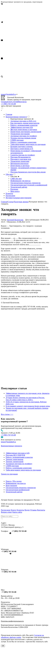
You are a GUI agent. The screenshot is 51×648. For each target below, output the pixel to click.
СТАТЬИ (15, 102)
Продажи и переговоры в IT (21, 149)
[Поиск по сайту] (25, 84)
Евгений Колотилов (15, 220)
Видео (27, 510)
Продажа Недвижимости (20, 157)
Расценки (14, 189)
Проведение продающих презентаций (25, 132)
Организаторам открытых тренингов (25, 183)
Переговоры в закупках (20, 166)
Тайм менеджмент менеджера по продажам (28, 144)
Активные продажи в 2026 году (23, 121)
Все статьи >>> (7, 414)
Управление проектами (19, 161)
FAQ (9, 102)
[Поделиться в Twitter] (19, 383)
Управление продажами (20, 134)
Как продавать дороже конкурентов (24, 123)
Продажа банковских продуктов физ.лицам (28, 172)
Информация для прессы (20, 181)
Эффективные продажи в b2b (18, 453)
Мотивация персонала (19, 163)
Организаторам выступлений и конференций (28, 185)
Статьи (11, 202)
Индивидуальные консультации (18, 198)
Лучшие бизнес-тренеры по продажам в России (20, 500)
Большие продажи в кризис (21, 146)
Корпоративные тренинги (16, 117)
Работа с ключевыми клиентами (23, 142)
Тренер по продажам (9, 474)
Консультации (11, 485)
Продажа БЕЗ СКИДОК (15, 455)
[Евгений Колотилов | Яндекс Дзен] (19, 75)
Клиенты (9, 193)
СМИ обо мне (16, 179)
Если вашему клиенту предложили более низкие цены (28, 406)
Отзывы (4, 102)
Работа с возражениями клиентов (23, 125)
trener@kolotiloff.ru (8, 94)
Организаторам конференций (18, 490)
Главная (9, 114)
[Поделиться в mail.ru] (19, 347)
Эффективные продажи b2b (21, 127)
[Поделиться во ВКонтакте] (19, 329)
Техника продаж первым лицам (23, 138)
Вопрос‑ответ (6, 512)
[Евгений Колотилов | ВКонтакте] (19, 20)
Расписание (10, 196)
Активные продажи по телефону (23, 136)
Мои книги (15, 191)
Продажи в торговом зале (20, 159)
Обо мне (9, 174)
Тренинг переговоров (14, 459)
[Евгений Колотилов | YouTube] (19, 56)
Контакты (23, 102)
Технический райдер (18, 187)
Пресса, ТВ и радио (14, 481)
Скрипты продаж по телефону (22, 155)
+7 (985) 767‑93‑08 (8, 104)
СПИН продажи (17, 140)
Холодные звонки (21, 202)
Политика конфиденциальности (12, 621)
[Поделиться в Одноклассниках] (19, 365)
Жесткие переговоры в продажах (23, 129)
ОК (3, 646)
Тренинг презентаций (14, 462)
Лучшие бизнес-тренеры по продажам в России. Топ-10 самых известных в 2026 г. (25, 399)
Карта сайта (17, 512)
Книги (13, 510)
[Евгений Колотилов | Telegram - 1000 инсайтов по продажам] (19, 38)
